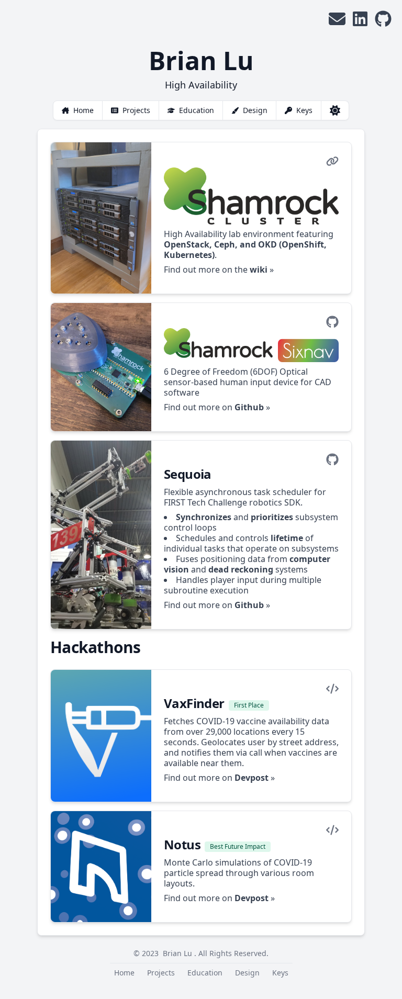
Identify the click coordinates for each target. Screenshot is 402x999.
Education (196, 110)
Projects (136, 110)
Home (83, 110)
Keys (304, 110)
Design (255, 110)
